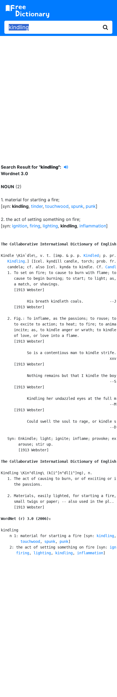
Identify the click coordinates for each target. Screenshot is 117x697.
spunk (77, 206)
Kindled (91, 255)
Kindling (16, 261)
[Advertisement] (58, 95)
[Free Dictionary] (27, 11)
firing (35, 226)
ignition (19, 226)
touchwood (57, 206)
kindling (105, 536)
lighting (50, 226)
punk (91, 206)
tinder (37, 206)
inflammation (92, 226)
